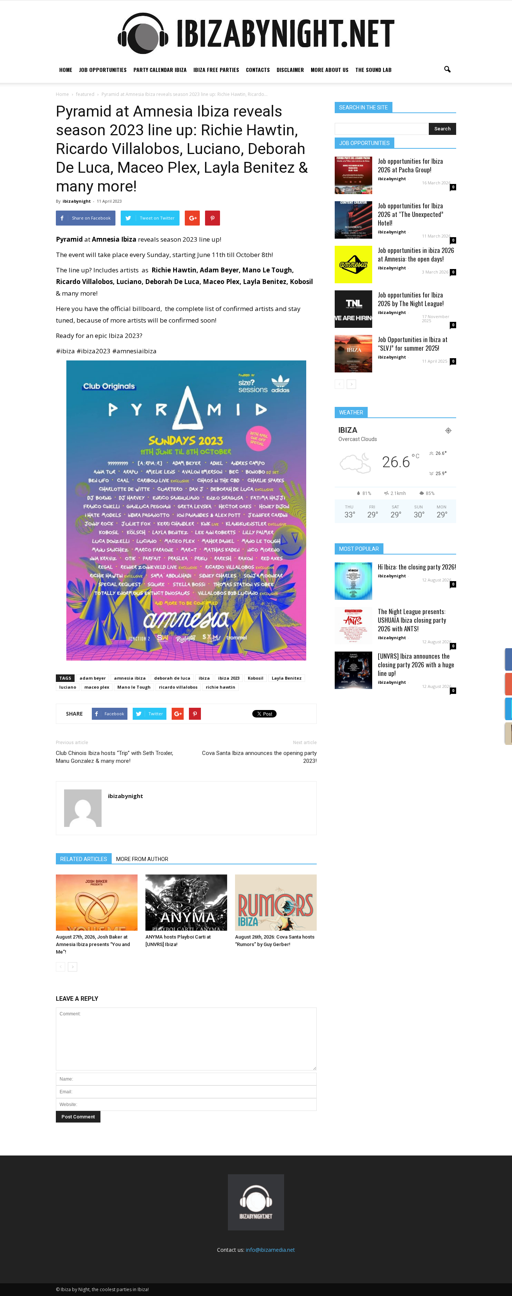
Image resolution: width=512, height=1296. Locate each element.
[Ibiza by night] (256, 33)
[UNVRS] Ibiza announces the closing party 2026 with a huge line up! (416, 664)
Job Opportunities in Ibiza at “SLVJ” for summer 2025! (413, 344)
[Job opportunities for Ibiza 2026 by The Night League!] (353, 309)
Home (65, 69)
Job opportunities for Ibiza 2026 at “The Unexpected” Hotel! (410, 214)
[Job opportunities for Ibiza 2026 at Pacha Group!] (353, 175)
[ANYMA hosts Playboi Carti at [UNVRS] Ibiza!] (186, 902)
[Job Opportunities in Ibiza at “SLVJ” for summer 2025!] (353, 353)
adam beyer (92, 678)
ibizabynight (77, 201)
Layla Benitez (287, 678)
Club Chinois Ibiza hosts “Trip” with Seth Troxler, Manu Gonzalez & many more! (114, 757)
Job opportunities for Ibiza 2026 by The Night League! (411, 299)
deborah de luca (172, 678)
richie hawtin (220, 687)
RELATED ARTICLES (83, 859)
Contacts (258, 69)
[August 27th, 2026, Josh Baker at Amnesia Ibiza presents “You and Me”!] (97, 902)
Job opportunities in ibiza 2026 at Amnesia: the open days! (416, 254)
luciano (67, 687)
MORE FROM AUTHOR (142, 859)
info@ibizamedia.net (270, 1249)
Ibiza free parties (216, 69)
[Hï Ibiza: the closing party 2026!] (353, 581)
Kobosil (255, 678)
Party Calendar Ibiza (160, 69)
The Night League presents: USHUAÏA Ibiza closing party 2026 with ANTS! (412, 620)
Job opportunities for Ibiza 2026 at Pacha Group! (410, 165)
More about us (330, 69)
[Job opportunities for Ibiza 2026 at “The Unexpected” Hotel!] (353, 220)
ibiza (204, 678)
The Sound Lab (373, 69)
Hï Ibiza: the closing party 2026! (417, 566)
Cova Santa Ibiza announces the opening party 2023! (259, 757)
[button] (447, 70)
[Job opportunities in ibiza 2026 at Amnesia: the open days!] (353, 264)
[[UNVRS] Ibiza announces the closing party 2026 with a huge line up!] (353, 670)
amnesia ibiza (130, 678)
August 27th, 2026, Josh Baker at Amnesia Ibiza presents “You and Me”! (93, 944)
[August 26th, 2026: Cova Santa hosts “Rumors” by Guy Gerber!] (276, 902)
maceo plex (96, 687)
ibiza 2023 (229, 678)
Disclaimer (290, 69)
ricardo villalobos (178, 687)
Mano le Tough (134, 687)
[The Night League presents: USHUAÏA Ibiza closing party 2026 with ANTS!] (353, 625)
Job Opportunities (103, 69)
